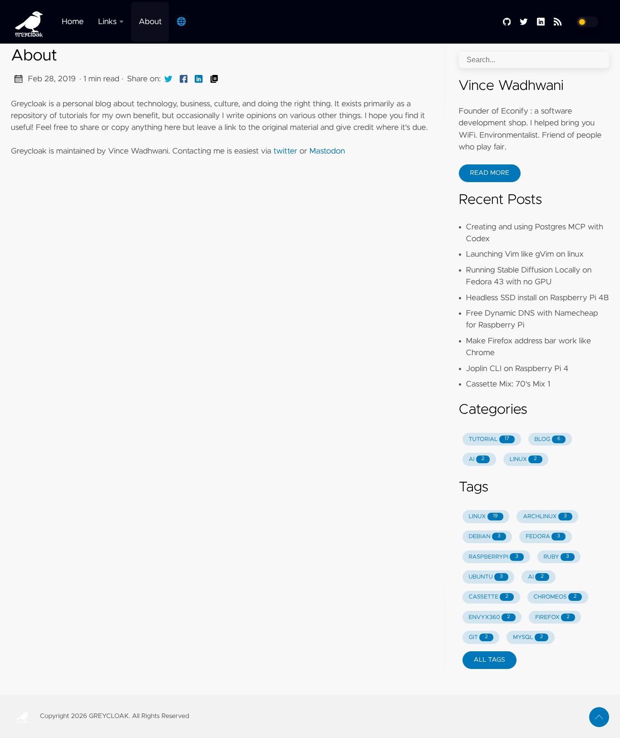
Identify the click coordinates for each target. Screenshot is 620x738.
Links (107, 22)
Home (73, 22)
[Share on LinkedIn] (199, 79)
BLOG (548, 439)
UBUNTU (485, 577)
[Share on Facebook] (184, 79)
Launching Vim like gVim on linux (525, 254)
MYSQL (528, 637)
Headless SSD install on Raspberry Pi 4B (537, 298)
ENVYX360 (489, 617)
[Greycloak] (32, 22)
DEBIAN (484, 537)
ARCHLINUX (544, 517)
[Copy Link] (214, 79)
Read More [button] (489, 173)
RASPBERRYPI (493, 557)
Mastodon (327, 151)
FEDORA (543, 537)
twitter (285, 151)
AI (476, 459)
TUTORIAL (488, 439)
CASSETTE (488, 597)
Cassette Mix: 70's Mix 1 (508, 384)
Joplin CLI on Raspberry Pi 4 (517, 369)
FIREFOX (552, 617)
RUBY (556, 557)
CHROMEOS (554, 597)
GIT (477, 637)
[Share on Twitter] (168, 79)
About (150, 22)
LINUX (523, 459)
